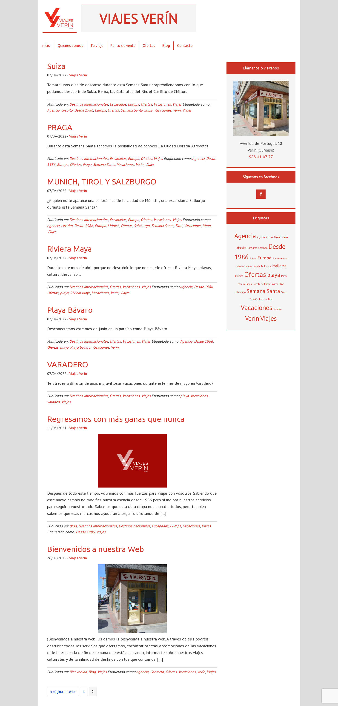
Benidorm (281, 237)
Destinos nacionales (134, 526)
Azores (269, 237)
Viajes (177, 104)
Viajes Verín (60, 18)
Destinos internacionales (88, 104)
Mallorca (279, 265)
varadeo (53, 401)
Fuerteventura (279, 258)
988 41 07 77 (261, 156)
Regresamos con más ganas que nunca (116, 418)
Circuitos (252, 248)
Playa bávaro (80, 347)
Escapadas (118, 104)
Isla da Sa (258, 266)
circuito (67, 110)
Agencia (53, 110)
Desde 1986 (83, 110)
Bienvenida (78, 671)
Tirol (178, 225)
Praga (87, 164)
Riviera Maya (69, 248)
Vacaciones (162, 104)
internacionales (244, 266)
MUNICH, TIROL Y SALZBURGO (101, 181)
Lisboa (267, 266)
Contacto (157, 671)
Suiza (56, 66)
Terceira (263, 299)
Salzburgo (142, 225)
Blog (73, 526)
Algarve (261, 237)
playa (64, 292)
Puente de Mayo (261, 284)
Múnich (113, 225)
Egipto (252, 258)
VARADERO (67, 364)
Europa (133, 104)
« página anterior (63, 692)
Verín (177, 110)
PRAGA (59, 127)
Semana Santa (131, 110)
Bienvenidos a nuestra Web (95, 549)
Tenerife (254, 299)
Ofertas (146, 104)
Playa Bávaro (70, 309)
